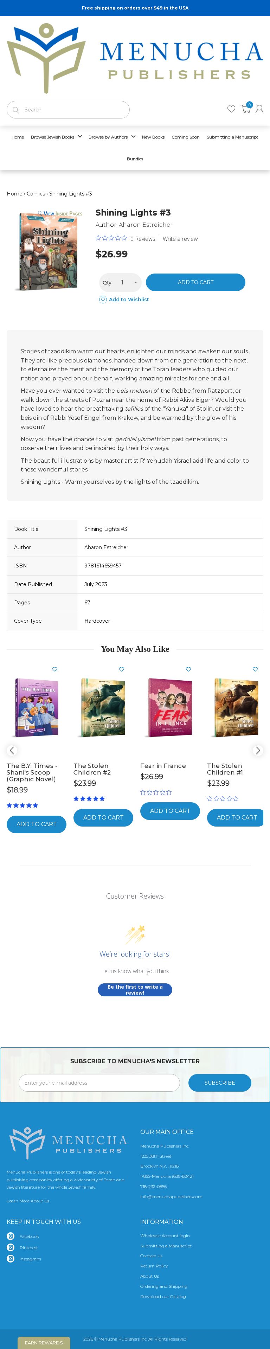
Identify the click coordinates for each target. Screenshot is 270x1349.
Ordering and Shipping (163, 1286)
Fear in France (163, 765)
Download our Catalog (163, 1296)
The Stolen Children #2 (92, 769)
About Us (149, 1276)
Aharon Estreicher (146, 224)
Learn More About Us (28, 1200)
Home (14, 194)
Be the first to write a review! (135, 989)
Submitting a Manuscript (166, 1245)
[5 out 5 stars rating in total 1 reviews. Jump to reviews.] (90, 799)
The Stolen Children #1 (225, 769)
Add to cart (195, 282)
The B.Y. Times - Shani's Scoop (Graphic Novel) (32, 772)
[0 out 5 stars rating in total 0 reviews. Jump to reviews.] (157, 792)
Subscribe (220, 1083)
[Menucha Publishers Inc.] (135, 57)
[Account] (259, 109)
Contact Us (151, 1255)
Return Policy (154, 1265)
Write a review (180, 239)
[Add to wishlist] (57, 669)
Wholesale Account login (165, 1235)
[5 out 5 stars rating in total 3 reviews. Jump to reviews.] (24, 805)
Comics (36, 194)
